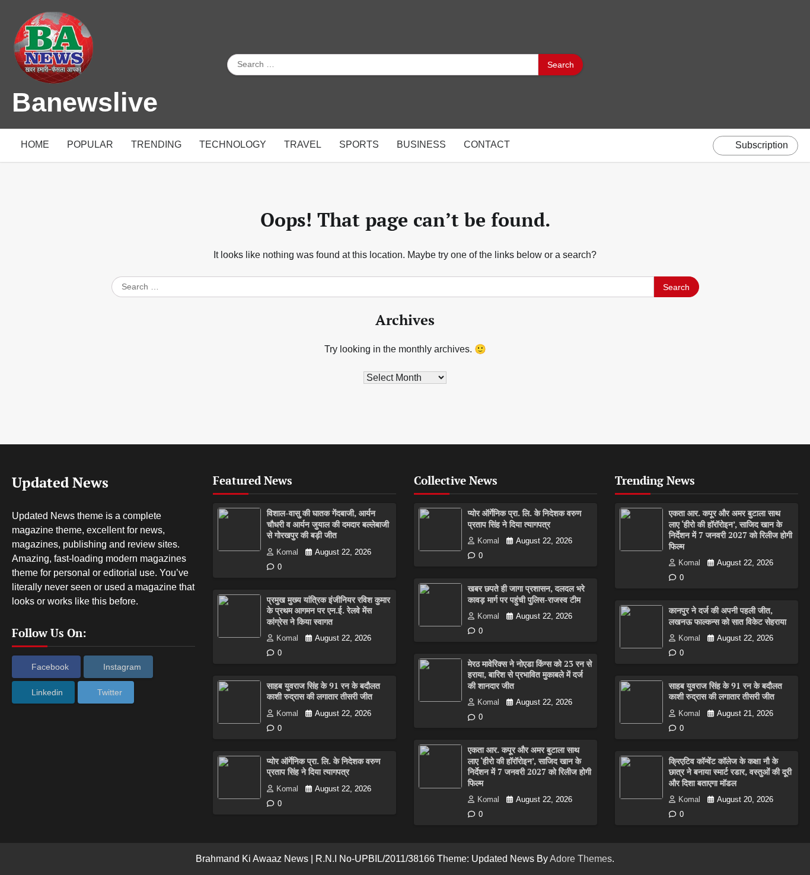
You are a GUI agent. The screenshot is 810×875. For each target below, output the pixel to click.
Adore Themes (581, 859)
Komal (287, 552)
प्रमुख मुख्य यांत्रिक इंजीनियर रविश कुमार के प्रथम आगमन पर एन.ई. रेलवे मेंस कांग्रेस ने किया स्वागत (328, 610)
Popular (90, 144)
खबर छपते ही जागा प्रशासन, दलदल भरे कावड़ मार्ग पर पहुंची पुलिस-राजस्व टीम (526, 594)
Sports (359, 144)
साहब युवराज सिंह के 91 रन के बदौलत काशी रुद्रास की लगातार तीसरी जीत (323, 691)
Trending (156, 144)
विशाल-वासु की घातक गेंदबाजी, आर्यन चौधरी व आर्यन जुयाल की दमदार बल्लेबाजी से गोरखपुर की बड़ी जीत (328, 523)
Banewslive (85, 102)
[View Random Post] (701, 145)
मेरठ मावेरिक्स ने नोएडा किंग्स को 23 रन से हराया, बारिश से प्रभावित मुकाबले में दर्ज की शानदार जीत (530, 674)
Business (421, 144)
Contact (487, 144)
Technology (232, 144)
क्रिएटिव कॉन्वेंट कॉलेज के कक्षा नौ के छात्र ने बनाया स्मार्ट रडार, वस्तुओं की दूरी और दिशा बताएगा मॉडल (730, 771)
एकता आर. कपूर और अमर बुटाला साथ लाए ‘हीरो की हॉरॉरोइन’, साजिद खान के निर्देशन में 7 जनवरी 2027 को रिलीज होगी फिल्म (529, 766)
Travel (302, 144)
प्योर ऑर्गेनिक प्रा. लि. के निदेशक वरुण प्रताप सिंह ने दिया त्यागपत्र (324, 766)
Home (35, 144)
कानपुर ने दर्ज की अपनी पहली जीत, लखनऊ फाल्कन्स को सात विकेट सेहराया (727, 615)
